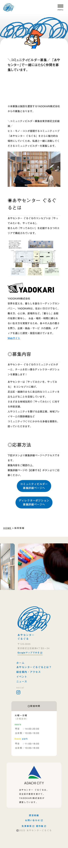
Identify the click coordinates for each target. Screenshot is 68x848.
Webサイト (14, 338)
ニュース (21, 681)
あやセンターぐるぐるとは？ (34, 667)
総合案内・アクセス (28, 672)
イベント (21, 676)
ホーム (20, 663)
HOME (7, 528)
